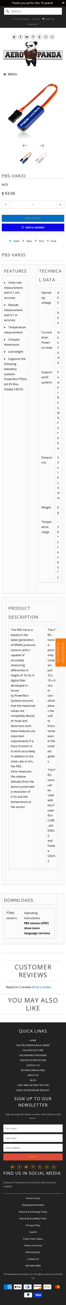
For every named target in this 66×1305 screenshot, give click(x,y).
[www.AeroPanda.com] (32, 54)
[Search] (7, 11)
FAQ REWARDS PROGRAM (33, 1055)
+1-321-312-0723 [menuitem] (20, 19)
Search (33, 1232)
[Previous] (24, 145)
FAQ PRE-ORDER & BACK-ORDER (33, 1045)
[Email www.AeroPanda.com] (52, 37)
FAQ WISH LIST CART (33, 1050)
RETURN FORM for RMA (33, 1070)
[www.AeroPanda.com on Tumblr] (39, 37)
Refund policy (33, 1252)
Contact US (33, 1259)
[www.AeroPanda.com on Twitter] (14, 37)
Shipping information (33, 1204)
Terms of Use (33, 1198)
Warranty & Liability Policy (33, 1218)
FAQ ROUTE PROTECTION (33, 1060)
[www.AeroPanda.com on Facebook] (20, 37)
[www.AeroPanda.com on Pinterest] (33, 37)
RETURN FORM (33, 1265)
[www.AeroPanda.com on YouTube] (26, 37)
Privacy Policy (33, 1225)
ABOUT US (33, 1075)
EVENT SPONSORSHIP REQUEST (33, 1090)
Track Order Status (33, 1238)
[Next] (42, 145)
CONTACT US (33, 1065)
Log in (36, 19)
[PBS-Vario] (33, 111)
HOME (33, 1040)
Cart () (49, 19)
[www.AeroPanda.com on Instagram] (45, 37)
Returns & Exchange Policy (33, 1211)
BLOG (33, 1080)
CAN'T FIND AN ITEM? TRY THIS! (33, 1085)
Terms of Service (33, 1245)
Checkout (33, 24)
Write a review (41, 987)
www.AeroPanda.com (22, 1274)
